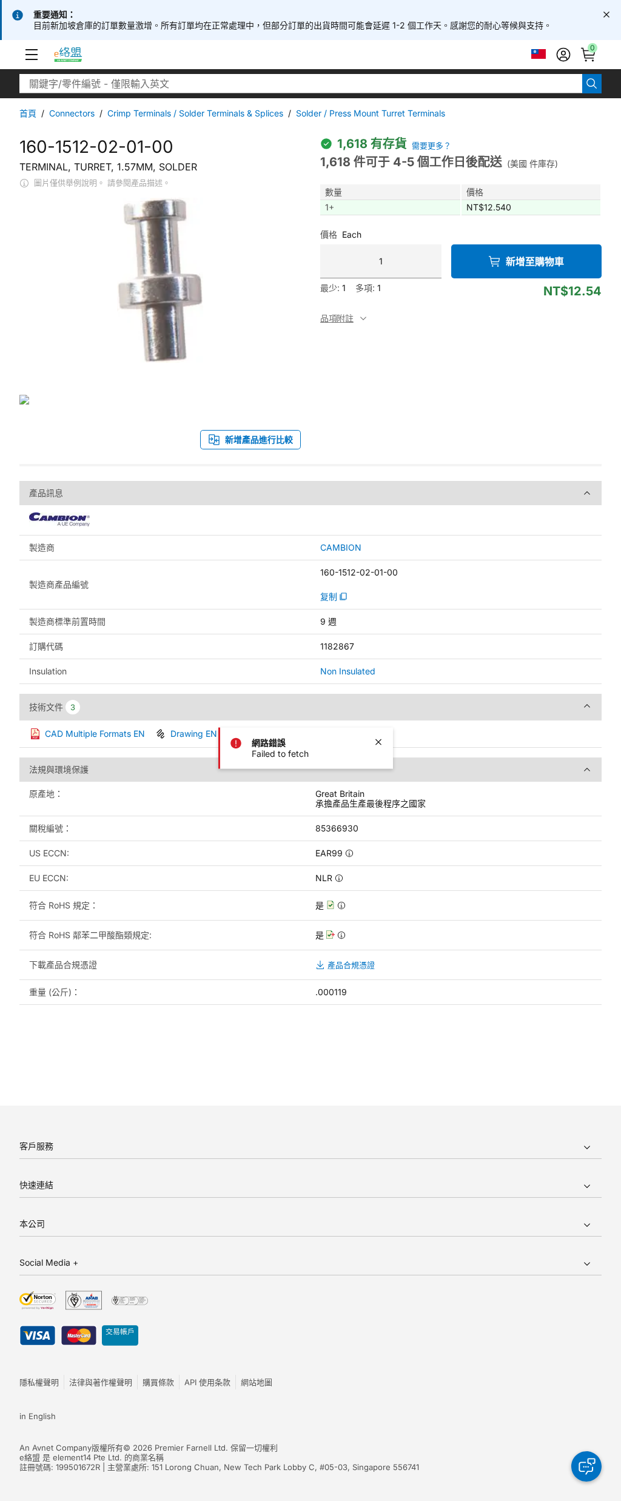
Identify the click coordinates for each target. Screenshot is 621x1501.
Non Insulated (347, 671)
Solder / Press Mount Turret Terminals (370, 113)
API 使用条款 (207, 1382)
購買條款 (158, 1382)
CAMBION (340, 547)
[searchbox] (300, 83)
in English (37, 1416)
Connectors (72, 113)
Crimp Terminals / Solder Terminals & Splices (195, 113)
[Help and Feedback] (586, 1466)
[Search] (592, 83)
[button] (31, 54)
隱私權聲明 (39, 1382)
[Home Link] (79, 54)
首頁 (27, 113)
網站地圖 (256, 1382)
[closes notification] (606, 14)
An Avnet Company (55, 1447)
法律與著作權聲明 (100, 1382)
